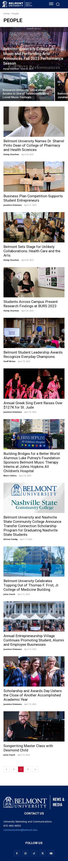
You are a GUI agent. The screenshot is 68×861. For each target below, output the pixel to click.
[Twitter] (42, 853)
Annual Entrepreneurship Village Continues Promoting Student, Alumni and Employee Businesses (33, 640)
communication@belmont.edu (20, 829)
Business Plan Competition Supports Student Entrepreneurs (33, 198)
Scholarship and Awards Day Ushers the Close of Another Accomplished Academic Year (32, 695)
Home (6, 13)
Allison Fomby (10, 539)
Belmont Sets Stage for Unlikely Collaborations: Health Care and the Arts (31, 251)
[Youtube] (51, 853)
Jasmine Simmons (12, 205)
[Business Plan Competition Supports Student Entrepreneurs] (34, 176)
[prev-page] (6, 769)
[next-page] (35, 769)
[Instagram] (25, 853)
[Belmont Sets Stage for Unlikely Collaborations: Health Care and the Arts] (34, 227)
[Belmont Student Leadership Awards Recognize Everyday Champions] (34, 333)
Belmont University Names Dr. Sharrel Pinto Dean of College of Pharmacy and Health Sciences (33, 145)
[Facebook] (16, 853)
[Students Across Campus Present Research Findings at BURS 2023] (34, 282)
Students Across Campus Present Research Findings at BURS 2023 (30, 304)
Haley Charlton (11, 154)
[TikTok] (34, 853)
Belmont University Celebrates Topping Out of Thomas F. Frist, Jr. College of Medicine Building (31, 585)
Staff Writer (9, 361)
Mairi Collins (10, 475)
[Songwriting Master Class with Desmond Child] (34, 726)
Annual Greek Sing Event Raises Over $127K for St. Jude (33, 405)
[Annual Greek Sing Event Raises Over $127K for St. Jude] (34, 383)
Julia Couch (9, 594)
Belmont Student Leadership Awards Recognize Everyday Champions (33, 354)
